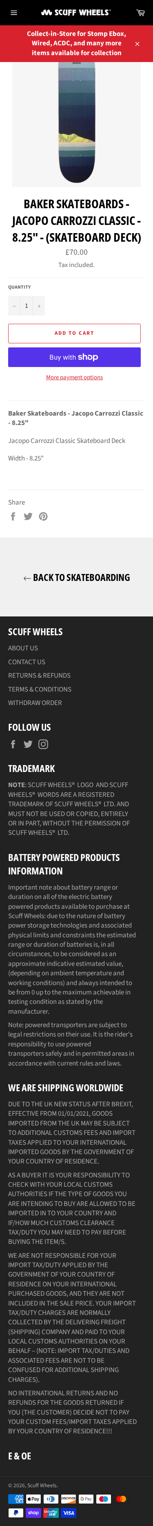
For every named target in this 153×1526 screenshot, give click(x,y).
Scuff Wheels (42, 1485)
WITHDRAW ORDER (35, 703)
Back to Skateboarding (80, 577)
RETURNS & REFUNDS (39, 676)
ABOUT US (23, 648)
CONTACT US (26, 662)
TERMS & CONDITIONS (39, 689)
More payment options (74, 378)
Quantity (19, 287)
